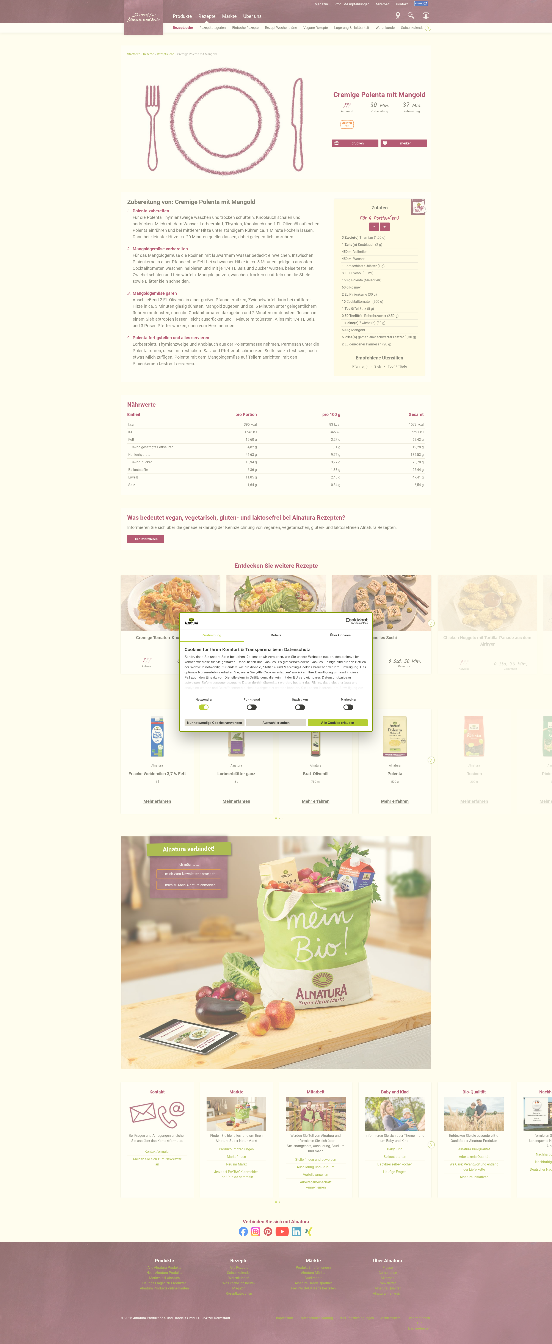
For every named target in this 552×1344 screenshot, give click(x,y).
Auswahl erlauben (276, 723)
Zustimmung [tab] (211, 635)
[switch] (252, 707)
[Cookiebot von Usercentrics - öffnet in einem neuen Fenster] (349, 621)
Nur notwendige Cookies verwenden (214, 723)
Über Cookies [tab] (340, 635)
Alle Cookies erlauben (337, 723)
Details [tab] (276, 635)
